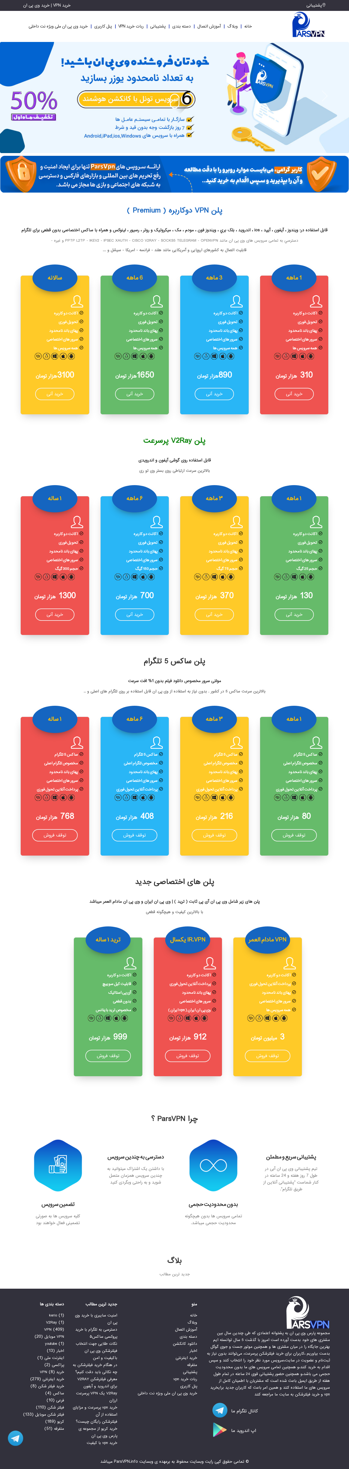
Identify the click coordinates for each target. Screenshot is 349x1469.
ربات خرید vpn (131, 26)
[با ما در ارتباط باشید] (14, 1438)
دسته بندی (181, 26)
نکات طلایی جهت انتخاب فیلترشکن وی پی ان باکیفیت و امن (96, 1351)
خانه (248, 26)
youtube (51, 1344)
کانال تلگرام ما (244, 1411)
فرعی (60, 1400)
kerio (53, 1315)
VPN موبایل (54, 1337)
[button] (22, 95)
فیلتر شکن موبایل (49, 1415)
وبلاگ (232, 26)
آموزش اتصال (209, 26)
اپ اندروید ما (243, 1430)
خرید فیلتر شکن (51, 1386)
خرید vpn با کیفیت (102, 1443)
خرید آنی (294, 394)
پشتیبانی (314, 5)
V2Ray (51, 1322)
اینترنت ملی (54, 1358)
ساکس (58, 1393)
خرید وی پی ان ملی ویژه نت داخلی (58, 26)
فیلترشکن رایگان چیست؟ (96, 1422)
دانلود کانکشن (185, 1344)
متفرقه (192, 1365)
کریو (60, 1422)
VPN (48, 1330)
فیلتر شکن (55, 1407)
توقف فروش (294, 835)
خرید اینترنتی (186, 1358)
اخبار (193, 1351)
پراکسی (58, 1365)
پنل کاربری (103, 26)
